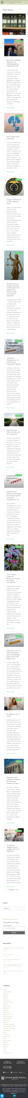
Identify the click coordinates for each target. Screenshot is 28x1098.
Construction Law (8, 1002)
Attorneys (6, 994)
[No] (26, 1092)
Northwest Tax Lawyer (10, 919)
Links (4, 1032)
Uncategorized (7, 1053)
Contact (5, 1004)
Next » (18, 890)
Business (5, 998)
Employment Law (8, 1014)
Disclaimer (6, 1008)
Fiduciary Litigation (8, 1024)
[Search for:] (14, 908)
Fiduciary (5, 1022)
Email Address (7, 925)
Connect (14, 1072)
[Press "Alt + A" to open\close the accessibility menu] (2, 1096)
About (5, 990)
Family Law (6, 1020)
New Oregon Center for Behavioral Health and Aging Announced (13, 578)
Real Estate (6, 1044)
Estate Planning (7, 1018)
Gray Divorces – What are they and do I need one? (13, 432)
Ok (14, 1095)
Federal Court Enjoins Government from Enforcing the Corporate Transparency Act (14, 496)
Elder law (5, 1010)
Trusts (4, 1051)
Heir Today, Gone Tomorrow (8, 954)
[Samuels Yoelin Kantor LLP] (11, 2)
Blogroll (5, 996)
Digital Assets (7, 1006)
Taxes (4, 1049)
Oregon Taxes (7, 1036)
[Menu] (25, 2)
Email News (6, 1012)
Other (4, 1038)
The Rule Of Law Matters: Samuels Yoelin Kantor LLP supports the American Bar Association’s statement (13, 290)
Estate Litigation (7, 1016)
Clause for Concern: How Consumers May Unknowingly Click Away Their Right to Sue (14, 655)
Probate (5, 1042)
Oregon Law (6, 1034)
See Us (22, 1072)
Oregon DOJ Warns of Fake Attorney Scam (14, 202)
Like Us (6, 1072)
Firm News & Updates (9, 1028)
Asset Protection (7, 992)
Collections (6, 1000)
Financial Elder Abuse (9, 1026)
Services (5, 1046)
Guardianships (7, 1030)
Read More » (11, 108)
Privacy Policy (7, 1040)
